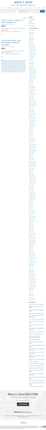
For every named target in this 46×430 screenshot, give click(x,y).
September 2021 (32, 124)
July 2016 (31, 223)
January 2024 (32, 89)
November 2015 (32, 238)
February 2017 (32, 212)
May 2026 (31, 39)
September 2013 (32, 286)
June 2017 (31, 203)
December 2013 (32, 279)
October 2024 (32, 74)
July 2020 (31, 155)
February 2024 (32, 87)
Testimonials (9, 7)
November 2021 (32, 120)
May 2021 (31, 133)
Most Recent (32, 30)
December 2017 (32, 194)
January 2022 (32, 115)
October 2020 (32, 148)
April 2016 (31, 229)
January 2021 (32, 142)
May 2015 (31, 249)
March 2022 (31, 111)
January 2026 (32, 48)
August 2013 (32, 288)
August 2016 (32, 220)
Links (34, 7)
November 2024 (32, 72)
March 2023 (31, 98)
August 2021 (32, 126)
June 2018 (31, 185)
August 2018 (32, 183)
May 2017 (31, 205)
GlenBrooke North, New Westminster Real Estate (34, 336)
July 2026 (31, 35)
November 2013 (32, 282)
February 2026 (32, 45)
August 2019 (32, 168)
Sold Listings (32, 25)
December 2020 (32, 144)
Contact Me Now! (23, 404)
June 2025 (31, 61)
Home (3, 7)
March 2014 (31, 273)
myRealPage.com (23, 423)
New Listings (32, 23)
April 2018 (31, 188)
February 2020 (32, 161)
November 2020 (32, 146)
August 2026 (32, 32)
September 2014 (32, 262)
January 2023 (32, 100)
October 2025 (32, 52)
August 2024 (32, 78)
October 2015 (32, 240)
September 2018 (32, 181)
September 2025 (32, 54)
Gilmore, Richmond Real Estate (14, 64)
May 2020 (31, 157)
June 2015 (31, 247)
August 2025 (32, 56)
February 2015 (32, 253)
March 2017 (31, 210)
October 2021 (32, 122)
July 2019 (31, 170)
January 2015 (32, 255)
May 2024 (31, 85)
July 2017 (31, 201)
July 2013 (31, 290)
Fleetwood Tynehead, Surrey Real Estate (11, 62)
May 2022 (31, 107)
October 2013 (32, 284)
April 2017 (31, 207)
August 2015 (32, 245)
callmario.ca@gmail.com (23, 416)
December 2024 (32, 70)
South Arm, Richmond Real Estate (14, 69)
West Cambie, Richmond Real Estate (37, 380)
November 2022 (32, 102)
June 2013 (31, 293)
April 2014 (31, 271)
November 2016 (32, 216)
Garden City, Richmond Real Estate (36, 331)
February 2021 (32, 140)
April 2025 (31, 65)
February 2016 (32, 234)
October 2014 (32, 260)
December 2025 (32, 50)
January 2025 (32, 67)
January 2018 (32, 192)
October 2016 (32, 218)
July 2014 (31, 266)
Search (42, 11)
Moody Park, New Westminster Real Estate (13, 66)
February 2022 (32, 113)
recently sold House (8, 31)
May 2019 (31, 172)
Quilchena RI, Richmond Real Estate (37, 359)
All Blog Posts (32, 19)
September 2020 (32, 150)
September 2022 (32, 105)
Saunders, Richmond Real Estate (36, 365)
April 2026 (31, 41)
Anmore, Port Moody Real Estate (11, 60)
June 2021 (31, 131)
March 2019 (31, 175)
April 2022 (31, 109)
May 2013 (31, 295)
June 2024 (31, 83)
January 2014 (32, 277)
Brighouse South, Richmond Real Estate (10, 61)
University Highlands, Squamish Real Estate (15, 70)
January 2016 (32, 236)
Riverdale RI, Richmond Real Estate (17, 68)
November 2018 (32, 177)
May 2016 (31, 227)
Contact (43, 7)
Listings (30, 21)
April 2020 (31, 159)
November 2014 (32, 258)
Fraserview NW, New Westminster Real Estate (14, 63)
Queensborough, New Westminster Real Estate (8, 67)
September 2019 (32, 166)
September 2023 (32, 94)
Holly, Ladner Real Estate (15, 65)
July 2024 (31, 80)
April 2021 (31, 135)
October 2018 (32, 179)
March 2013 (31, 299)
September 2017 (32, 199)
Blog (30, 7)
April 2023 (31, 96)
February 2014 (32, 275)
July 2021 (31, 129)
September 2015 (32, 242)
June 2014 (31, 269)
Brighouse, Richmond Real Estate (36, 313)
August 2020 (32, 153)
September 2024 (32, 76)
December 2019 (32, 164)
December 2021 (32, 118)
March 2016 (31, 231)
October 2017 (32, 196)
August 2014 (32, 264)
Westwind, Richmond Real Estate (18, 71)
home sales (18, 31)
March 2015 (31, 251)
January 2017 (32, 214)
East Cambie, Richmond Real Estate (37, 319)
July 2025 (31, 59)
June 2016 (31, 225)
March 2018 (31, 190)
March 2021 (31, 137)
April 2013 (31, 297)
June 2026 (31, 37)
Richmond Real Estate (7, 68)
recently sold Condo (8, 53)
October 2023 (32, 91)
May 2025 (31, 63)
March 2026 (31, 43)
